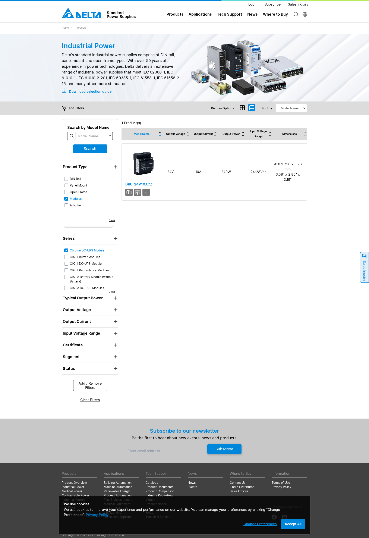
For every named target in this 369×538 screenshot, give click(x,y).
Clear (112, 220)
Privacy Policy (97, 515)
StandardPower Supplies (121, 14)
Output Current (203, 133)
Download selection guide (89, 91)
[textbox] (94, 136)
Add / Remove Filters (90, 385)
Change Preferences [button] (260, 524)
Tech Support (229, 14)
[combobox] (94, 136)
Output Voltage (175, 133)
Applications (200, 14)
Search (90, 148)
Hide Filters (75, 108)
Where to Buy (275, 14)
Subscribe (224, 449)
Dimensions (289, 133)
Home (65, 27)
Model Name (141, 133)
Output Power (231, 133)
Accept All (293, 524)
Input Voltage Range (258, 134)
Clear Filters (90, 400)
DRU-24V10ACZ (138, 184)
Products (81, 27)
